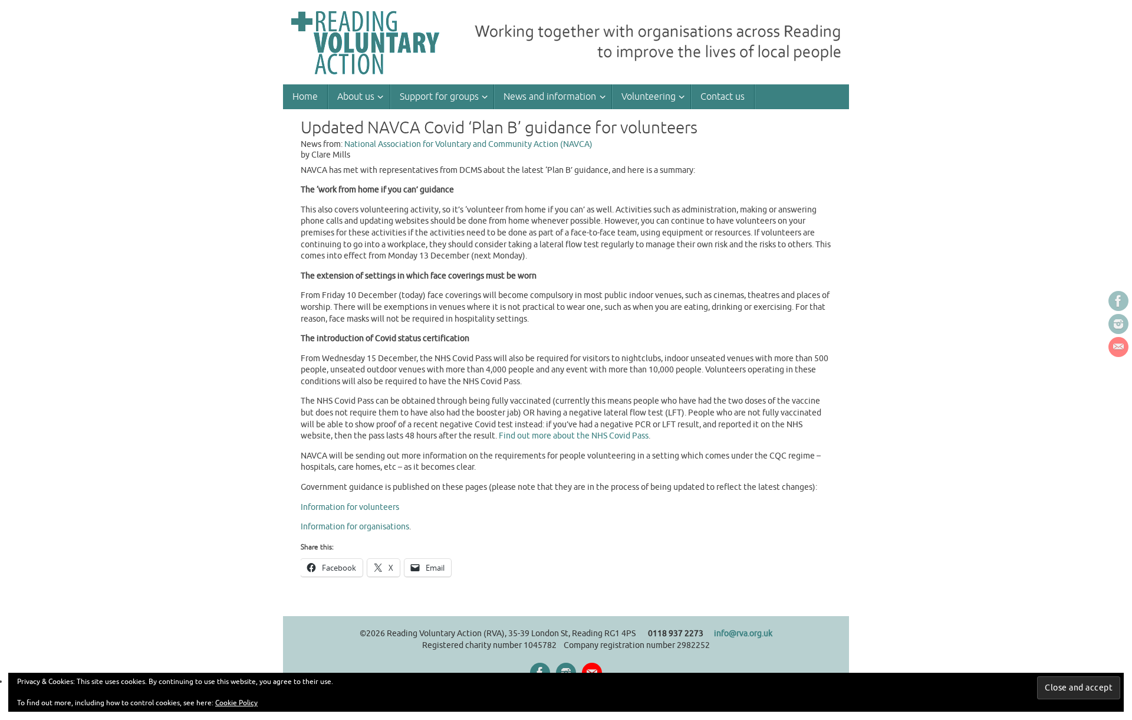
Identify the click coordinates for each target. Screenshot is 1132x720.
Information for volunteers (350, 507)
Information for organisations (355, 527)
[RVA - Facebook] (1118, 301)
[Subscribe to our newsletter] (1118, 347)
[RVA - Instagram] (1118, 324)
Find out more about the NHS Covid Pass (574, 436)
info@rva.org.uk (743, 634)
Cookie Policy (236, 703)
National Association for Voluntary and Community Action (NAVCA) (468, 144)
